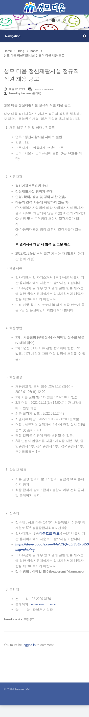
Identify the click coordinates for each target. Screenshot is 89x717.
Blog (21, 51)
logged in (30, 645)
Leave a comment (44, 89)
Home (8, 51)
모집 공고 (29, 619)
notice (34, 51)
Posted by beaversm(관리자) (25, 93)
